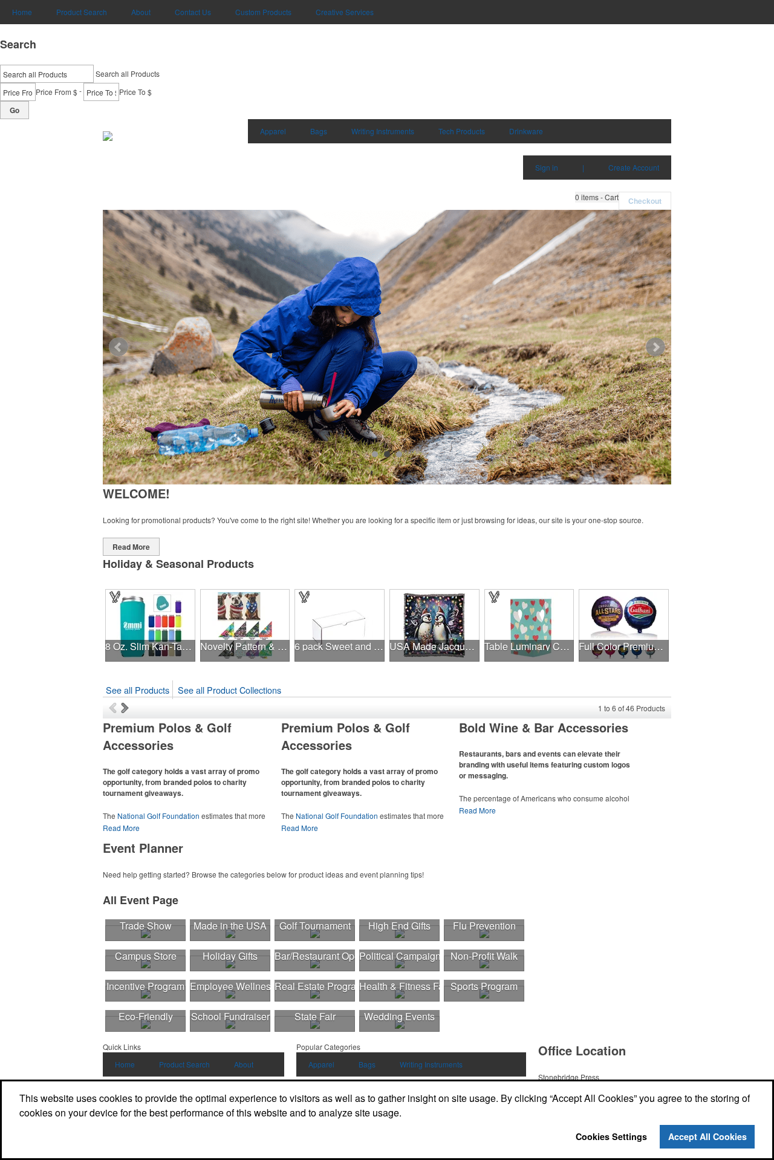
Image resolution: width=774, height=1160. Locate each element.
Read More (131, 546)
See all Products (137, 689)
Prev (118, 347)
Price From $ (56, 91)
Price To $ (135, 91)
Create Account (633, 167)
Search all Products (128, 73)
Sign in (546, 167)
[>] (126, 707)
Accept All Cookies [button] (707, 1136)
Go (14, 110)
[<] (115, 707)
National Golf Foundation (158, 815)
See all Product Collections (229, 689)
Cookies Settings (611, 1136)
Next (655, 347)
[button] (597, 197)
